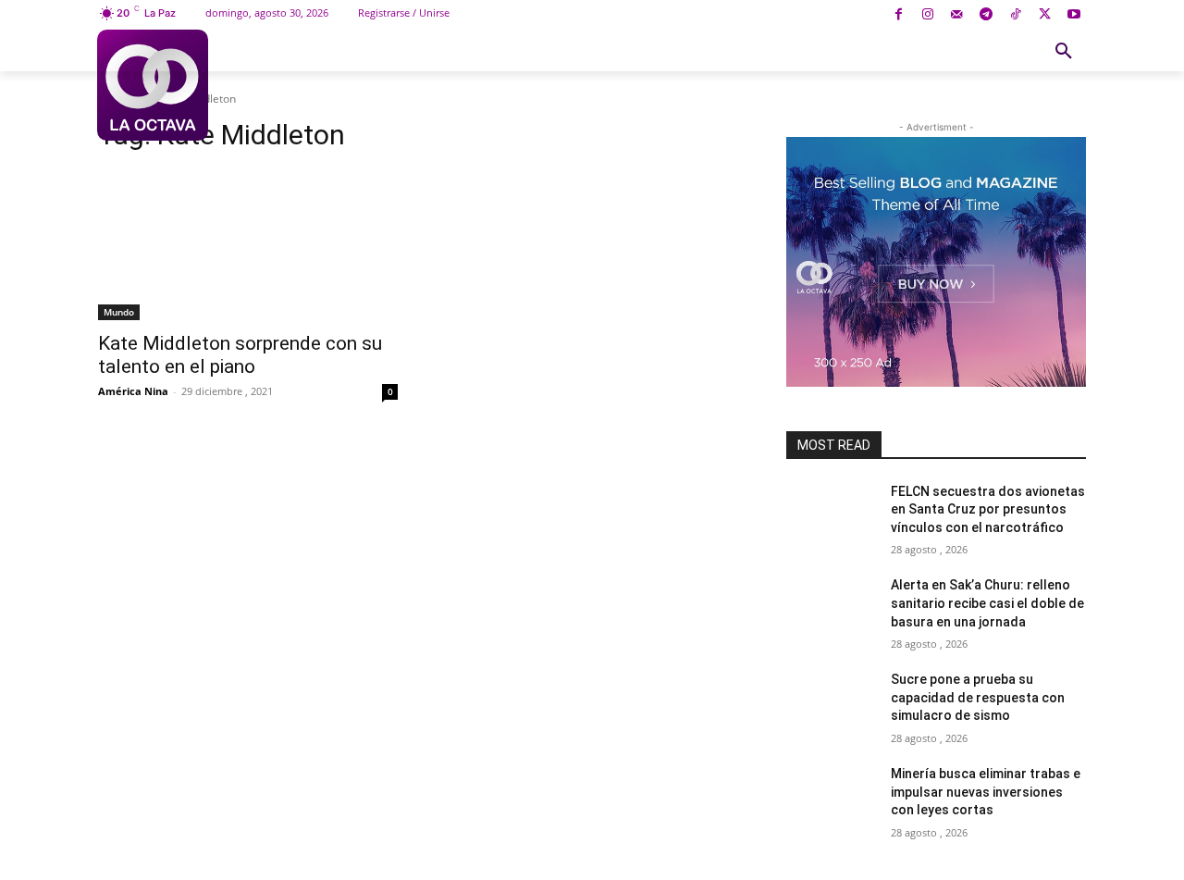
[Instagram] (927, 15)
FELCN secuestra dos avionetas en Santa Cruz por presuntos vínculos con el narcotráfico (988, 509)
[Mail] (956, 15)
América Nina (133, 391)
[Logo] (152, 85)
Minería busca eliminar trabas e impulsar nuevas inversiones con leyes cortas (985, 791)
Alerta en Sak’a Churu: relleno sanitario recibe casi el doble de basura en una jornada (987, 602)
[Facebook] (898, 15)
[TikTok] (1015, 15)
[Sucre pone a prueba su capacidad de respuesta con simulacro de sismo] (831, 702)
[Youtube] (1073, 15)
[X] (1044, 15)
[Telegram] (986, 15)
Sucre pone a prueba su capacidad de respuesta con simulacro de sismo (978, 697)
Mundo (119, 311)
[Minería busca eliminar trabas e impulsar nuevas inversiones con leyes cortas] (831, 796)
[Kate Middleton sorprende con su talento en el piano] (248, 245)
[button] (1064, 52)
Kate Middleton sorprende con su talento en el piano (240, 355)
